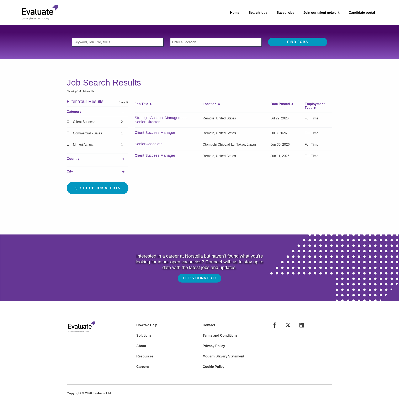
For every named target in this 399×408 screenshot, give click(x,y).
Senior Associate (149, 144)
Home (234, 12)
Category (74, 111)
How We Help (146, 325)
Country (73, 158)
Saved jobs (285, 12)
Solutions (143, 335)
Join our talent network (321, 12)
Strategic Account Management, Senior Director (161, 120)
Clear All (123, 102)
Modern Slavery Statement (223, 356)
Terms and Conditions (220, 335)
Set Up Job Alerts (99, 188)
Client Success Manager (155, 132)
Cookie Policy (213, 366)
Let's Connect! (199, 278)
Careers (142, 366)
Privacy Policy (214, 346)
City (70, 171)
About (141, 346)
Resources (145, 356)
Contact (209, 325)
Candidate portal (362, 12)
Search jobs (258, 12)
